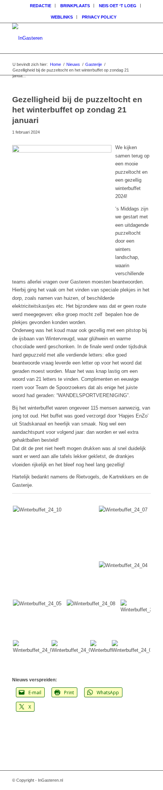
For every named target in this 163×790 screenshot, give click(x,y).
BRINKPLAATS (75, 5)
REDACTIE (40, 5)
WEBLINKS (62, 17)
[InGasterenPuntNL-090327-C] (67, 38)
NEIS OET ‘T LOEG (117, 5)
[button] (55, 552)
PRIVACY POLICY (99, 17)
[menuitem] (40, 6)
